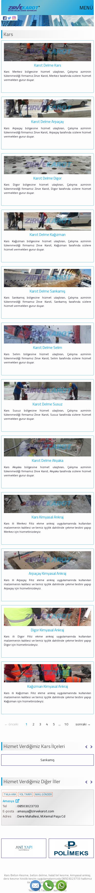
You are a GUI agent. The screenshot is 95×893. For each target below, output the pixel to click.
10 (66, 724)
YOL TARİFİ (25, 794)
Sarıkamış (47, 760)
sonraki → (83, 724)
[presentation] (86, 745)
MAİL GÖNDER (43, 794)
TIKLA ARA (10, 794)
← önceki (11, 724)
